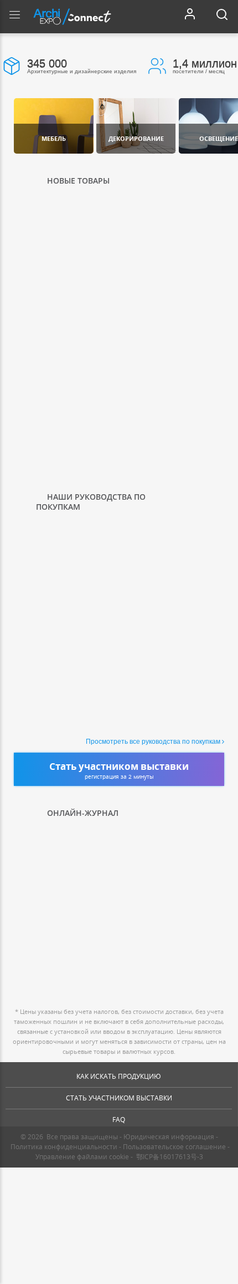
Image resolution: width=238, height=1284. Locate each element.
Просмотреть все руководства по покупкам (153, 741)
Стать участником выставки (119, 1098)
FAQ (118, 1119)
